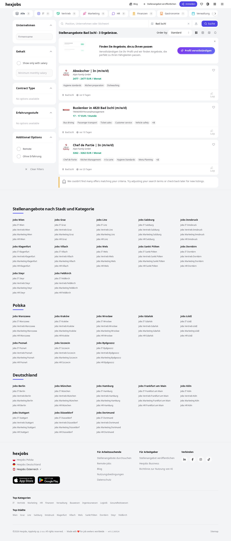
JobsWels (102, 246)
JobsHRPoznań (20, 362)
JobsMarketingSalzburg (149, 234)
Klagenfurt (62, 515)
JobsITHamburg (104, 391)
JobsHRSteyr (19, 292)
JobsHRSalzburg (146, 239)
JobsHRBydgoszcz (105, 362)
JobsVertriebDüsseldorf (66, 422)
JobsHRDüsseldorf (64, 432)
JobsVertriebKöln (188, 395)
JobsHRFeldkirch (63, 292)
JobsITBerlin (19, 391)
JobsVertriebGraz (63, 229)
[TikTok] (209, 459)
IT (14, 503)
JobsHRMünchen (63, 405)
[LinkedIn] (184, 459)
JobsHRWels (103, 265)
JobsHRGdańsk (145, 335)
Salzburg (38, 515)
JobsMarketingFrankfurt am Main (154, 400)
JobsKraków (62, 316)
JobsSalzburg (146, 219)
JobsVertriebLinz (105, 229)
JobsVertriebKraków (64, 326)
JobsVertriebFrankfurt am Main (153, 395)
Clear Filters (37, 169)
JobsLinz (102, 219)
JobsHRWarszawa (21, 335)
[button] (188, 4)
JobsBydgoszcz (105, 343)
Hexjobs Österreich (29, 469)
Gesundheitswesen (119, 503)
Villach (72, 515)
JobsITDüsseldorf (63, 417)
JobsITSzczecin (62, 348)
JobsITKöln (185, 391)
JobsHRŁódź (186, 335)
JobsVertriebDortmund (108, 422)
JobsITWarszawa (21, 321)
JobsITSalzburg (146, 225)
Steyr (113, 515)
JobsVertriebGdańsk (148, 326)
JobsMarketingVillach (65, 261)
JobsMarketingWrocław (108, 330)
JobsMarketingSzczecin (66, 357)
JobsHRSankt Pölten (148, 265)
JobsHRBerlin (19, 405)
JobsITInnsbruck (188, 225)
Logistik (103, 503)
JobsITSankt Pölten (147, 251)
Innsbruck (49, 515)
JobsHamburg (105, 386)
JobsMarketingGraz (64, 234)
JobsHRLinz (102, 239)
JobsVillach (61, 246)
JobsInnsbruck (189, 219)
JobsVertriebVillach (64, 256)
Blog (135, 4)
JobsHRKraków (62, 335)
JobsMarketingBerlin (23, 400)
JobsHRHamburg (105, 405)
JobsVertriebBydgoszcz (108, 352)
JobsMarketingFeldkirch (66, 287)
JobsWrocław (104, 316)
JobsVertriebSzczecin (65, 352)
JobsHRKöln (186, 405)
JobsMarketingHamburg (108, 400)
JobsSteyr (19, 273)
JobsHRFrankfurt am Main (151, 405)
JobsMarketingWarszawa (25, 330)
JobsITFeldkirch (62, 278)
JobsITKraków (61, 321)
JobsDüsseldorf (64, 412)
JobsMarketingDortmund (109, 427)
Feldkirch (123, 515)
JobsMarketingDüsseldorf (67, 427)
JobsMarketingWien (22, 234)
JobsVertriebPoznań (22, 352)
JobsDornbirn (188, 246)
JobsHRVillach (61, 265)
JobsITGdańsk (145, 321)
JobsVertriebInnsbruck (191, 229)
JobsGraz (60, 219)
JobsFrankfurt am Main (152, 386)
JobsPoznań (20, 343)
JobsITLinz (102, 225)
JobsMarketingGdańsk (149, 330)
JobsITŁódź (186, 321)
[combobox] (180, 33)
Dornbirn (104, 515)
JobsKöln (185, 386)
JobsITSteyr (18, 278)
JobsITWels (102, 251)
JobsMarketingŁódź (189, 330)
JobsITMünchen (62, 391)
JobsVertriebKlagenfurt (24, 256)
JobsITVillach (61, 251)
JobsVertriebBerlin (22, 395)
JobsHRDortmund (105, 432)
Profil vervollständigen (198, 50)
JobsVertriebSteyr (21, 283)
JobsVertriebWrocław (107, 326)
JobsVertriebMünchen (65, 395)
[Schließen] (215, 41)
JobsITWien (18, 225)
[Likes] (202, 4)
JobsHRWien (19, 239)
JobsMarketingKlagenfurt (25, 261)
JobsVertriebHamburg (107, 395)
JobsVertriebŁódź (188, 326)
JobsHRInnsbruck (188, 239)
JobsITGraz (60, 225)
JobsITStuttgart (20, 417)
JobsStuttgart (21, 412)
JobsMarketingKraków (65, 330)
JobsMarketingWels (106, 261)
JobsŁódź (186, 316)
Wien (15, 515)
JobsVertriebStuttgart (23, 422)
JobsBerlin (19, 386)
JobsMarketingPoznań (23, 357)
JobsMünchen (63, 386)
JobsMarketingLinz (106, 234)
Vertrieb (21, 503)
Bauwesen (75, 503)
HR (41, 503)
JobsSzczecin (62, 343)
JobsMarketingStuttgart (24, 427)
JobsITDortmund (105, 417)
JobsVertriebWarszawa (24, 326)
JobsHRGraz (61, 239)
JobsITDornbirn (188, 251)
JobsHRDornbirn (188, 265)
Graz (22, 515)
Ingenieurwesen (90, 503)
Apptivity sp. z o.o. (36, 531)
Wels (80, 515)
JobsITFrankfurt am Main (150, 391)
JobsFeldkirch (63, 273)
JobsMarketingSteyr (22, 287)
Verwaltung (61, 503)
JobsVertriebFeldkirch (65, 283)
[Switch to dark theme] (207, 4)
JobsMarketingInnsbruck (192, 234)
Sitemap (214, 531)
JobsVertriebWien (21, 229)
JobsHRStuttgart (21, 432)
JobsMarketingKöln (189, 400)
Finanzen (49, 503)
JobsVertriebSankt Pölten (150, 256)
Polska (19, 305)
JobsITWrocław (104, 321)
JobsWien (18, 219)
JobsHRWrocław (104, 335)
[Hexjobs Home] (13, 4)
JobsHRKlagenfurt (21, 265)
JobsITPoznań (19, 348)
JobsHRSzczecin (62, 362)
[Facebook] (193, 459)
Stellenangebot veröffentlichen (161, 4)
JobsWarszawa (21, 316)
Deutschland (25, 375)
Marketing (32, 503)
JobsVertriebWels (105, 256)
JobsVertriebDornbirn (190, 256)
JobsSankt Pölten (148, 246)
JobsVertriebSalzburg (148, 229)
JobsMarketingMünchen (66, 400)
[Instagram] (201, 459)
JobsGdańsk (145, 316)
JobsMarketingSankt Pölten (151, 261)
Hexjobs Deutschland (29, 464)
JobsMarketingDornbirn (191, 261)
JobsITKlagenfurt (21, 251)
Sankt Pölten (91, 515)
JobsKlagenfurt (22, 246)
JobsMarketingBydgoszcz (109, 357)
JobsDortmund (105, 412)
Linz (29, 515)
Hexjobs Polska (25, 459)
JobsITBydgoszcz (105, 348)
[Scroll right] (215, 13)
